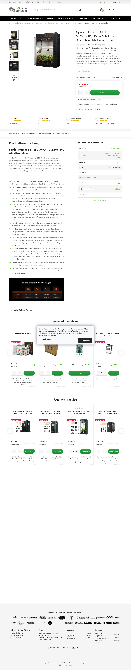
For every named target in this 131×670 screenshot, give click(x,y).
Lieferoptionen (117, 77)
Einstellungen (46, 339)
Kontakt (51, 2)
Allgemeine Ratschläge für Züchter (49, 633)
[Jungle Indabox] (52, 623)
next (121, 352)
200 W (118, 189)
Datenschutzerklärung (16, 637)
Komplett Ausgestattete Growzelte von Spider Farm (112, 155)
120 (119, 183)
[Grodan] (80, 623)
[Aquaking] (12, 617)
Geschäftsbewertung (15, 2)
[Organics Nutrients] (23, 623)
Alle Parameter (99, 200)
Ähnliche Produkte (61, 134)
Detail (79, 373)
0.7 (119, 173)
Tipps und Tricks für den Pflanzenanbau (50, 637)
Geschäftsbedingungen (17, 633)
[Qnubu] (13, 623)
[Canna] (90, 623)
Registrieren (116, 2)
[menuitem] (16, 18)
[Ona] (108, 617)
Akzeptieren (85, 340)
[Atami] (119, 623)
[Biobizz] (109, 623)
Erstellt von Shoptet (67, 665)
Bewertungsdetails (100, 45)
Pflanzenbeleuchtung (45, 639)
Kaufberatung (29, 2)
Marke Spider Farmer (28, 134)
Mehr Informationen (83, 71)
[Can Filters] (41, 617)
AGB (37, 2)
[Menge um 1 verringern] (81, 93)
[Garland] (50, 617)
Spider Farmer (114, 104)
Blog (44, 2)
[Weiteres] (115, 18)
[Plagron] (117, 617)
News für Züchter (44, 635)
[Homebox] (61, 623)
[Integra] (79, 617)
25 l (77, 355)
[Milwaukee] (98, 617)
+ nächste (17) (13, 78)
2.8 (119, 178)
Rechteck (117, 195)
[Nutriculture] (32, 623)
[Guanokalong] (71, 623)
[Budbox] (100, 623)
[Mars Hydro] (42, 623)
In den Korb (104, 93)
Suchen (79, 9)
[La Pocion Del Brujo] (89, 617)
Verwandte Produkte (45, 134)
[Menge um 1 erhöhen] (87, 93)
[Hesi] (69, 617)
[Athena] (21, 617)
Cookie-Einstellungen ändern (81, 663)
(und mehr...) (77, 613)
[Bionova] (31, 617)
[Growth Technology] (60, 617)
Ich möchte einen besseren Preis (88, 99)
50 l (81, 355)
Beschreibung (13, 134)
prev (10, 352)
